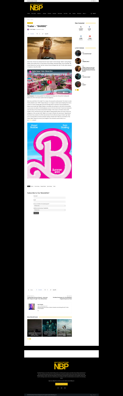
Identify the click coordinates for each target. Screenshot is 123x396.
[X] (95, 1)
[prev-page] (28, 339)
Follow (80, 26)
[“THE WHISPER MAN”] (78, 53)
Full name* (36, 195)
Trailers (31, 19)
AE (34, 331)
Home (28, 19)
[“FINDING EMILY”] (78, 61)
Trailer (54, 186)
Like (89, 26)
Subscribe (90, 35)
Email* (35, 199)
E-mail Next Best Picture (61, 384)
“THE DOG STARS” (86, 77)
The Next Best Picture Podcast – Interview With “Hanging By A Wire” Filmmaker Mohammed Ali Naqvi (65, 333)
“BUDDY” (84, 84)
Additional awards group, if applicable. (41, 208)
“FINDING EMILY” (86, 61)
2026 (83, 52)
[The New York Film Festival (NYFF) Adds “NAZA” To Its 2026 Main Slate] (34, 328)
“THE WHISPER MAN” (87, 53)
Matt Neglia (32, 29)
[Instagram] (93, 1)
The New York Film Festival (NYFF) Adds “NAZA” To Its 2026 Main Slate (34, 334)
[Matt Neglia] (28, 29)
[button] (93, 13)
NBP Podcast (49, 330)
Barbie (32, 186)
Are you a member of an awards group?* (41, 203)
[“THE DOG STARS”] (78, 76)
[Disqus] (49, 233)
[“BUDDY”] (78, 84)
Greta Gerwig (37, 186)
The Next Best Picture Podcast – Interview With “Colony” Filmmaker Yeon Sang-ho (50, 333)
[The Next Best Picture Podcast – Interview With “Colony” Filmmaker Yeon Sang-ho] (49, 328)
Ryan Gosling (49, 186)
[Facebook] (92, 1)
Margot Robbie (43, 186)
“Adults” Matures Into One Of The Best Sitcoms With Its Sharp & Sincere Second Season (88, 69)
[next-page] (30, 339)
